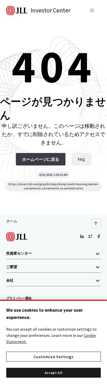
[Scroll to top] (96, 223)
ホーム (11, 221)
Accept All (54, 372)
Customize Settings (53, 356)
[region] (53, 343)
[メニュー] (92, 10)
